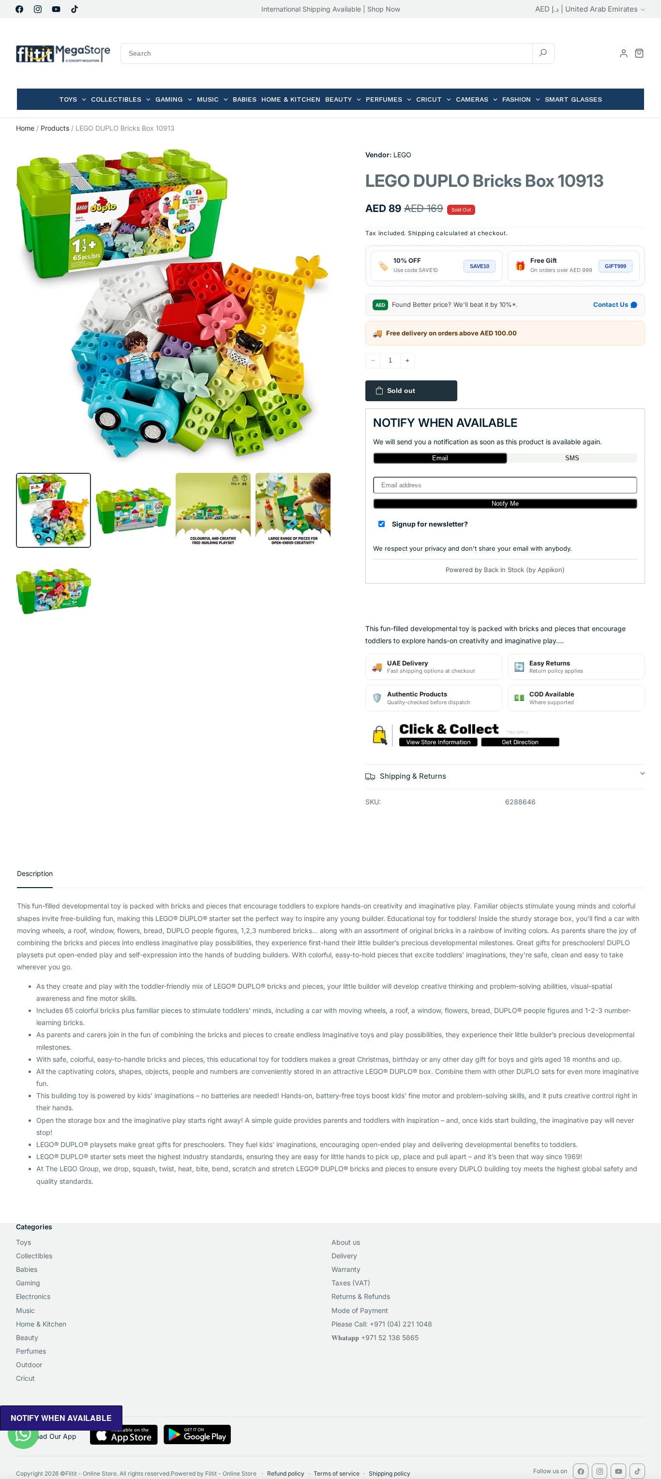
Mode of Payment (359, 1310)
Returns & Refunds (360, 1296)
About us (345, 1242)
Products (55, 128)
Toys (23, 1242)
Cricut (25, 1378)
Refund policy (285, 1473)
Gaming (28, 1283)
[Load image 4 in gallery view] (292, 510)
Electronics (33, 1296)
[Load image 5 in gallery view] (53, 590)
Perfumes (31, 1351)
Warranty (346, 1269)
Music (25, 1310)
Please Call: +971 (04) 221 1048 (381, 1324)
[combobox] (337, 53)
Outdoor (29, 1364)
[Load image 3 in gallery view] (213, 510)
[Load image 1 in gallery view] (53, 510)
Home (25, 128)
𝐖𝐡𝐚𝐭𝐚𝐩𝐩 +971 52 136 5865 (375, 1337)
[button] (639, 53)
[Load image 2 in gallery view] (133, 510)
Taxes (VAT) (350, 1283)
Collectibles (34, 1256)
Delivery (344, 1256)
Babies (26, 1269)
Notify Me (505, 503)
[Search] (543, 53)
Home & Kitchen (41, 1324)
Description (35, 873)
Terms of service (337, 1473)
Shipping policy (389, 1473)
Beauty (27, 1337)
